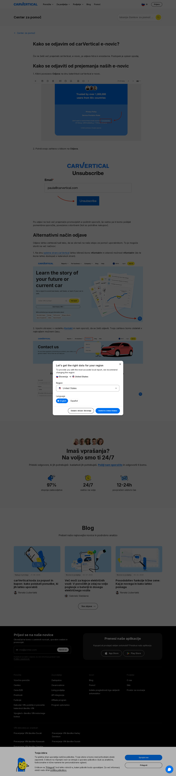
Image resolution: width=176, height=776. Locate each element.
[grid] (87, 401)
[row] (62, 401)
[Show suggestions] (116, 388)
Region (59, 383)
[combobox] (84, 388)
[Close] (120, 364)
